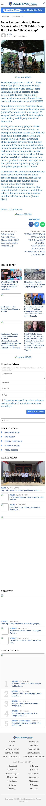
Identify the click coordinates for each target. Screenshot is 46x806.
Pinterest (13, 769)
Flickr (34, 788)
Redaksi (34, 745)
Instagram (13, 777)
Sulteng (15, 721)
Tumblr (35, 769)
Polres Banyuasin (13, 441)
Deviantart (13, 781)
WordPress (34, 773)
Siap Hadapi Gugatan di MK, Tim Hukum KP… (26, 724)
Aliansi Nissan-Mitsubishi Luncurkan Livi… (25, 641)
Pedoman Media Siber (33, 756)
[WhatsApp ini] (42, 224)
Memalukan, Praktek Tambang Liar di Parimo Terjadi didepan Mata (34, 284)
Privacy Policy (11, 749)
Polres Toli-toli (12, 445)
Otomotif (4, 621)
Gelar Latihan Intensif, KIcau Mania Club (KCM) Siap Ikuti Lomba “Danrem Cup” (10, 239)
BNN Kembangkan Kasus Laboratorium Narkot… (27, 498)
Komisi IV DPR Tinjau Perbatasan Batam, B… (25, 508)
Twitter (35, 766)
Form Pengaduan (11, 756)
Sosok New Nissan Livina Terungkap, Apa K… (25, 632)
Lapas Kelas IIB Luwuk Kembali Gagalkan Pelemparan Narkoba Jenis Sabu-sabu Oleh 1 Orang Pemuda (33, 311)
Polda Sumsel (11, 450)
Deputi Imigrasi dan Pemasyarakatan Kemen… (21, 490)
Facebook (13, 766)
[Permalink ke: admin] (3, 35)
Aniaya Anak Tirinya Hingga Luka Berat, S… (26, 694)
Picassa (13, 788)
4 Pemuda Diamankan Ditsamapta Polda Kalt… (26, 685)
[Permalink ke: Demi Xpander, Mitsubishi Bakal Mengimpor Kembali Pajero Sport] (23, 606)
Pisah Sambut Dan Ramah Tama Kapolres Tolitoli (10, 309)
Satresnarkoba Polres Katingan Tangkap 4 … (25, 704)
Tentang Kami (12, 753)
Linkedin (35, 777)
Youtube (35, 785)
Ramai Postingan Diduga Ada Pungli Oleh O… (24, 714)
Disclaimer (33, 749)
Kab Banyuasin (12, 432)
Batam (3, 488)
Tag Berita (10, 436)
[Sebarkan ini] (31, 224)
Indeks (11, 741)
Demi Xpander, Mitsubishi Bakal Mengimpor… (21, 623)
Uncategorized (24, 721)
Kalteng (15, 681)
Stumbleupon (13, 773)
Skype (13, 785)
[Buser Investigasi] (23, 3)
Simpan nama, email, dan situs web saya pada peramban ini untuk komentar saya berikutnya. (22, 403)
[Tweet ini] (36, 224)
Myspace (35, 781)
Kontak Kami (33, 753)
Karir (11, 745)
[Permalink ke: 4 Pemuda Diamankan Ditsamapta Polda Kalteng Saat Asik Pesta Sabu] (23, 666)
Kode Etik (34, 741)
